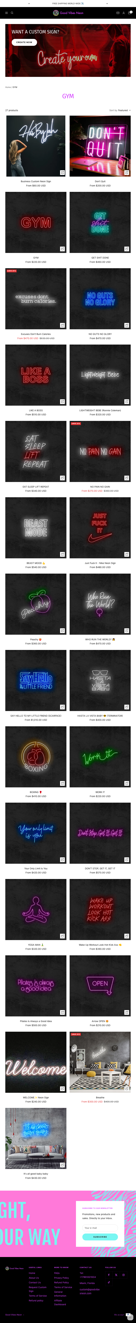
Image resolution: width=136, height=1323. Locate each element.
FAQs (57, 1273)
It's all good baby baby (36, 1173)
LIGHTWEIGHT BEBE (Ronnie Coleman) (100, 410)
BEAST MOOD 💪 (36, 563)
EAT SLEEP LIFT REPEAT (36, 486)
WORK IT (100, 792)
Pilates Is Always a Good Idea (36, 1021)
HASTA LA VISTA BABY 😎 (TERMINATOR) (100, 715)
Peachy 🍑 (36, 639)
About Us (34, 1278)
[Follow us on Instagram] (123, 1275)
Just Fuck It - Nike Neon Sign (100, 563)
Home (8, 87)
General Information (60, 1294)
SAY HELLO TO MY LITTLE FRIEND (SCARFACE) (35, 715)
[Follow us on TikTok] (108, 1282)
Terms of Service (38, 1295)
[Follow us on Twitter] (116, 1275)
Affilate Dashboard (60, 1302)
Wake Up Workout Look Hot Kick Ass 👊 (100, 945)
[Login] (123, 13)
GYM (36, 257)
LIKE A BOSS (36, 410)
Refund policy (36, 1300)
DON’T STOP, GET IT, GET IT (100, 868)
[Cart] (129, 13)
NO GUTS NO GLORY (100, 334)
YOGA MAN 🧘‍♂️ (36, 945)
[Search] (12, 13)
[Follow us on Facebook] (108, 1275)
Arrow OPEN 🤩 (100, 1021)
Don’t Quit (100, 181)
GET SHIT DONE (100, 257)
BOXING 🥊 (36, 792)
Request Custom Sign (37, 1289)
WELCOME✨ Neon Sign (36, 1097)
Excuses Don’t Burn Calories (36, 334)
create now (24, 42)
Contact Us (35, 1282)
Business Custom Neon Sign (36, 181)
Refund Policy (61, 1282)
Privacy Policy (61, 1278)
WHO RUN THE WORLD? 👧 (100, 639)
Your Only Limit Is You (35, 868)
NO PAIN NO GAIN (100, 486)
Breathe (100, 1097)
